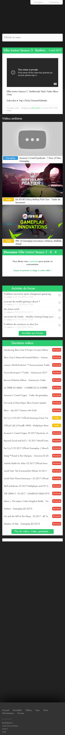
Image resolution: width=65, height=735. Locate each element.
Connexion (54, 2)
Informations (8, 713)
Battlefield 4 (7, 723)
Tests (45, 710)
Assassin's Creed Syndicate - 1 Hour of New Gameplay (40, 159)
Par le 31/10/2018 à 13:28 (32, 303)
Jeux (38, 710)
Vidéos (28, 710)
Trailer (8, 199)
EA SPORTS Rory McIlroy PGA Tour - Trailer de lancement (38, 201)
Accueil (5, 710)
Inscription (38, 2)
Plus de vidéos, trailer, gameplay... (32, 531)
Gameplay (10, 158)
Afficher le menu (12, 37)
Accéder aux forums (32, 333)
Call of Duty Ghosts (10, 726)
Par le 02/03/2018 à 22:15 (32, 310)
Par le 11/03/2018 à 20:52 (32, 325)
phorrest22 (35, 108)
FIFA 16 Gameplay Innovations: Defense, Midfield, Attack (39, 242)
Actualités (17, 710)
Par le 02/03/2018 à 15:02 (32, 295)
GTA (4, 732)
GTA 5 (4, 729)
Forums (21, 713)
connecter (33, 261)
